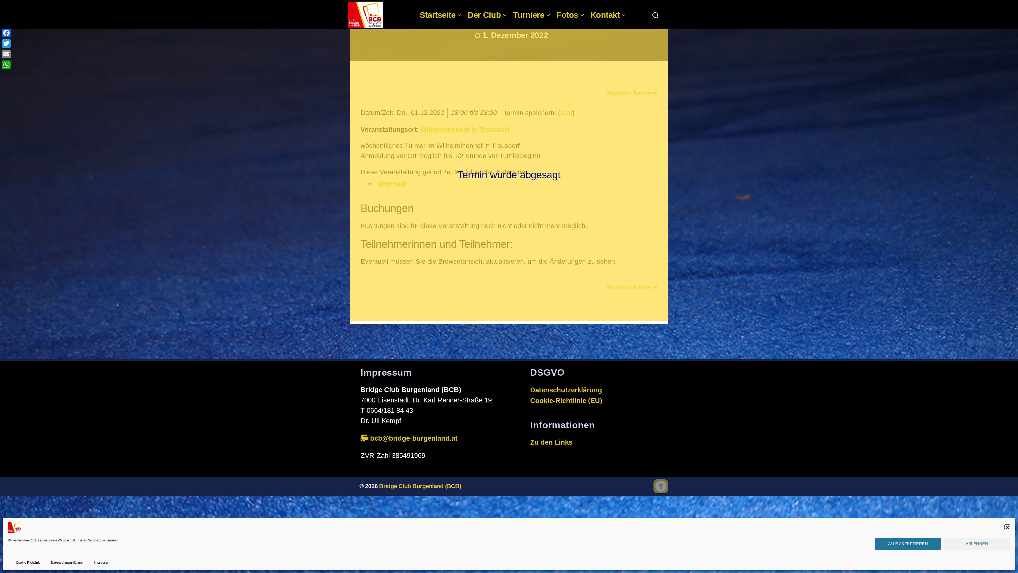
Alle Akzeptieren (908, 543)
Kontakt (605, 15)
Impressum (102, 563)
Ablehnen (977, 543)
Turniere (528, 15)
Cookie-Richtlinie (28, 563)
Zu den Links (551, 442)
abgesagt (392, 183)
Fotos (567, 15)
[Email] (6, 54)
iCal (566, 112)
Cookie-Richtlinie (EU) (566, 401)
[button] (1007, 527)
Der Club (484, 15)
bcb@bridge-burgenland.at (414, 438)
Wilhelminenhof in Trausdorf (465, 129)
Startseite (437, 15)
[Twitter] (6, 43)
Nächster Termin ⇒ (632, 93)
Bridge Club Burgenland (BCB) (420, 486)
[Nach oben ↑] (660, 486)
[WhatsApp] (6, 64)
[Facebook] (6, 33)
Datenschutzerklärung (67, 563)
